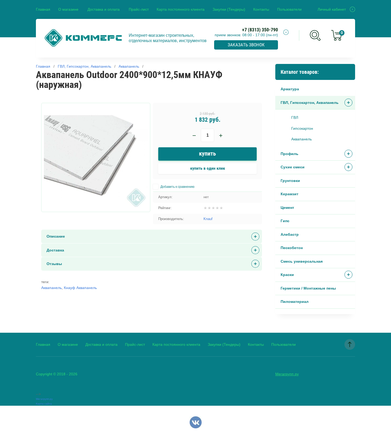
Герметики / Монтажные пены (308, 288)
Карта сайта (44, 403)
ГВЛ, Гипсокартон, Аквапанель (310, 102)
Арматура (290, 89)
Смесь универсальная (302, 261)
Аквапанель (301, 139)
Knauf (208, 219)
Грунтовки (290, 180)
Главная (43, 9)
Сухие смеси (293, 167)
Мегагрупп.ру (287, 374)
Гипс (285, 221)
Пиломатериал (295, 301)
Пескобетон (292, 248)
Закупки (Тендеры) (229, 9)
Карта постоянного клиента (181, 9)
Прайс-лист (139, 9)
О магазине (68, 9)
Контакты (261, 9)
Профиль (289, 154)
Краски (287, 275)
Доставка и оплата (104, 9)
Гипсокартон (302, 128)
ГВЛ (294, 117)
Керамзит (289, 194)
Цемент (287, 207)
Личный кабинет (332, 9)
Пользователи (289, 9)
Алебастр (290, 234)
